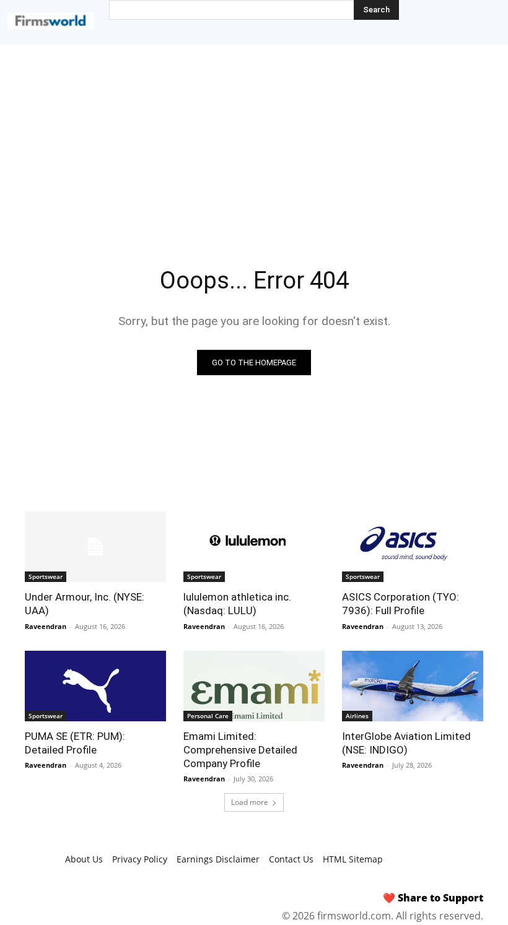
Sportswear (45, 576)
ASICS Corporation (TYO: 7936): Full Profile (400, 604)
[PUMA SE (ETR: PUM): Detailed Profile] (95, 686)
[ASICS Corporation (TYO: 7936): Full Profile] (412, 546)
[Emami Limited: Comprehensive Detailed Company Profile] (254, 686)
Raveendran (45, 626)
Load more (249, 802)
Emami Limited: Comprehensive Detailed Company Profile (240, 750)
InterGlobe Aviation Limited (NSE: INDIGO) (406, 743)
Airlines (357, 715)
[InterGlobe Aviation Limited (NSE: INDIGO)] (412, 686)
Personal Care (208, 715)
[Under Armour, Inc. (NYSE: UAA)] (95, 546)
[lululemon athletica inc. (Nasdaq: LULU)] (254, 546)
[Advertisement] (254, 137)
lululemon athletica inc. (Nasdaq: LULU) (237, 604)
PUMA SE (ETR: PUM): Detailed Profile (75, 743)
